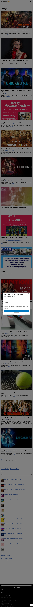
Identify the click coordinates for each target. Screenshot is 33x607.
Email (5, 298)
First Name (6, 302)
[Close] (29, 293)
